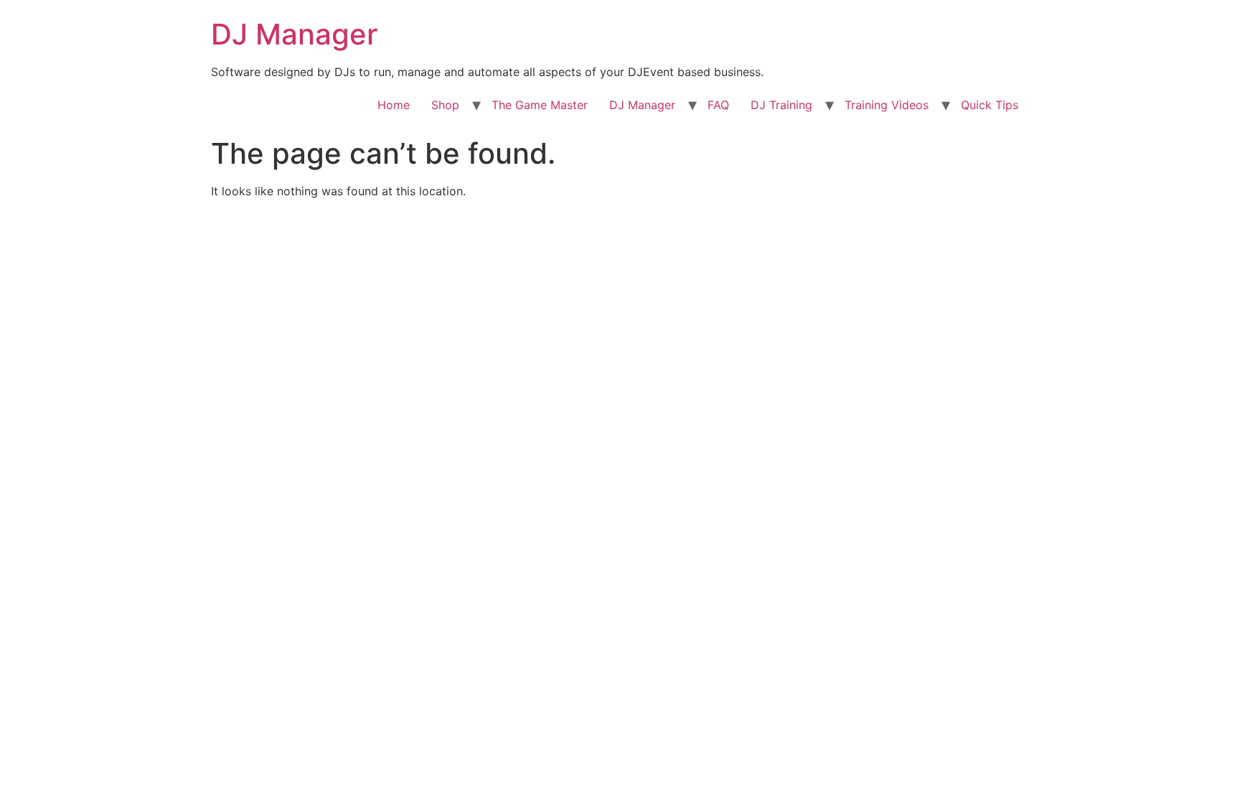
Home (393, 105)
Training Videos (887, 105)
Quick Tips (989, 105)
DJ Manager (294, 34)
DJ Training (781, 105)
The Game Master (540, 105)
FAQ (718, 105)
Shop (445, 105)
